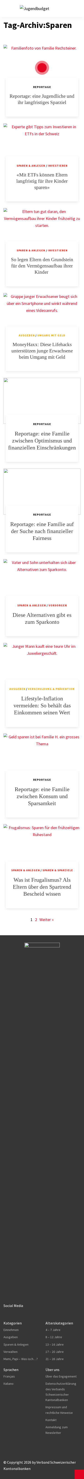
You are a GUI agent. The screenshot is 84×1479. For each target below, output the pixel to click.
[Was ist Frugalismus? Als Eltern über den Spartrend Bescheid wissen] (42, 847)
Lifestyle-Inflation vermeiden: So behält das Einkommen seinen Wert (42, 706)
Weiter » (46, 919)
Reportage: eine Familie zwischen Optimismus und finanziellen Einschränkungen (42, 441)
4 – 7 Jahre (53, 1330)
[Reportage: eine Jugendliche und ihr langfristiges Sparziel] (42, 68)
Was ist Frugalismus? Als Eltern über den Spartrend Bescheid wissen (42, 887)
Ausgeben (27, 335)
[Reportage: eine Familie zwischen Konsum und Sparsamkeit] (42, 756)
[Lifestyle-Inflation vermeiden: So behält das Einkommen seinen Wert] (42, 666)
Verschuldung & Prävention (51, 689)
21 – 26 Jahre (55, 1359)
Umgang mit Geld (51, 335)
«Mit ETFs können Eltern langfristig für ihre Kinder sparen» (42, 181)
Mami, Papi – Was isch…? (21, 1359)
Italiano (9, 1383)
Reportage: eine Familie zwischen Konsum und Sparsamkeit (42, 796)
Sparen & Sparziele (57, 870)
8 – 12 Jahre (54, 1337)
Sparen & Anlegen (31, 165)
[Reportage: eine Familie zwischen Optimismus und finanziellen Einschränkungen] (42, 401)
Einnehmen (11, 1330)
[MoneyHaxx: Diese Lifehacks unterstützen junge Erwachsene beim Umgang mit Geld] (42, 316)
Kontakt (51, 1420)
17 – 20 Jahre (55, 1352)
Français (9, 1376)
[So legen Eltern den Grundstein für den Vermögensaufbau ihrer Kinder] (42, 231)
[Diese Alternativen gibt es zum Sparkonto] (42, 582)
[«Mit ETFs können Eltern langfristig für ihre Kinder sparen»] (42, 146)
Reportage (42, 87)
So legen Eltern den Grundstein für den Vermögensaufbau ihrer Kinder (42, 266)
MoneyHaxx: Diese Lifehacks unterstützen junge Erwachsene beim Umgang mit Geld (42, 351)
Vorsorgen (58, 605)
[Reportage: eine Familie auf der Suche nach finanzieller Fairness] (42, 492)
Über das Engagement (61, 1376)
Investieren (58, 165)
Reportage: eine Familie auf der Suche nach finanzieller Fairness (42, 531)
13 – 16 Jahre (55, 1344)
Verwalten (11, 1352)
